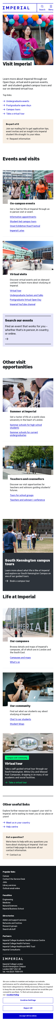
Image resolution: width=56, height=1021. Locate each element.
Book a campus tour (20, 581)
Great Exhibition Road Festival (25, 226)
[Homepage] (20, 7)
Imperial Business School (13, 908)
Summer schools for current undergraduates (24, 434)
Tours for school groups (21, 495)
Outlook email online (11, 888)
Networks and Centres (12, 923)
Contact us (15, 854)
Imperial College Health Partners (16, 943)
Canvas (6, 876)
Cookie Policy (13, 995)
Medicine (6, 902)
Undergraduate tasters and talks (26, 295)
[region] (28, 997)
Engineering (8, 899)
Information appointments (23, 216)
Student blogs (17, 724)
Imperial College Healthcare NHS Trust (19, 946)
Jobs (5, 882)
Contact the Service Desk (14, 879)
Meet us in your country (18, 822)
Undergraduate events (17, 101)
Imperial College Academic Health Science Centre (24, 940)
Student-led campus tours (23, 221)
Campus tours (13, 109)
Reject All (28, 1008)
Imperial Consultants (11, 949)
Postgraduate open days (18, 105)
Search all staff (9, 929)
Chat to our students (20, 719)
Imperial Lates (17, 230)
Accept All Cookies (28, 1016)
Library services (9, 885)
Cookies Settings (28, 1000)
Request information (20, 139)
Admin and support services (14, 920)
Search (42, 9)
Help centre (12, 826)
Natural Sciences (10, 906)
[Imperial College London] (28, 959)
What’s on (15, 662)
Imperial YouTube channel (22, 304)
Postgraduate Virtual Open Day (25, 299)
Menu (51, 9)
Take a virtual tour (15, 113)
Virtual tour (15, 290)
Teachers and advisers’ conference (27, 499)
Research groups (10, 926)
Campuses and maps (20, 657)
